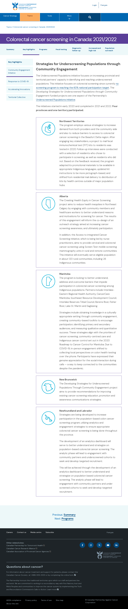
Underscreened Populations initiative (55, 99)
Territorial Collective (17, 97)
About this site (12, 603)
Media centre (35, 532)
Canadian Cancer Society (17, 575)
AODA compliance (13, 600)
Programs (43, 49)
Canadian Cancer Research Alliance (20, 548)
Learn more (52, 589)
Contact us (21, 532)
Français (105, 6)
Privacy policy (31, 600)
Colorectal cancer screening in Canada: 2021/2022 (34, 27)
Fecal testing (61, 49)
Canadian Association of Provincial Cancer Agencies (27, 551)
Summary (10, 49)
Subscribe (50, 532)
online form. (69, 575)
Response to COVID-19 (18, 81)
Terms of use (46, 600)
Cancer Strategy (10, 16)
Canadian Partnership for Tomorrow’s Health (24, 545)
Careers (9, 532)
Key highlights (29, 49)
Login (94, 5)
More (70, 18)
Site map (59, 600)
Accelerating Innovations (19, 89)
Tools (50, 16)
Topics (30, 16)
